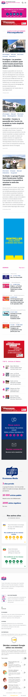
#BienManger (6, 282)
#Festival (5, 322)
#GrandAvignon (16, 282)
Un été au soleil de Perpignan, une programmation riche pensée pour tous (16, 329)
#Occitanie (20, 54)
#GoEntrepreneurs (19, 295)
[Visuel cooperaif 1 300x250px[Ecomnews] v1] (14, 349)
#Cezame (5, 56)
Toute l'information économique (13, 2)
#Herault (13, 54)
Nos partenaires (12, 595)
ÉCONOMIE (4, 612)
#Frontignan (6, 54)
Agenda (3, 621)
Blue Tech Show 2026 (16, 277)
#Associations (7, 308)
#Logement (14, 172)
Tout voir (21, 267)
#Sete (4, 115)
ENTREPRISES (4, 632)
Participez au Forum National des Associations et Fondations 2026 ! (15, 316)
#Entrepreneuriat (7, 295)
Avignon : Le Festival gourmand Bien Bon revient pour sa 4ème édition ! (16, 288)
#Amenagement (11, 115)
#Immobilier (12, 56)
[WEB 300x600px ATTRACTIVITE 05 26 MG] (14, 239)
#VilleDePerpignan (14, 322)
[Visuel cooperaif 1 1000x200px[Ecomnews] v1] (14, 22)
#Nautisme (14, 273)
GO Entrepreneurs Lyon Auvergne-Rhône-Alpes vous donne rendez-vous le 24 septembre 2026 (17, 301)
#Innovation (6, 273)
